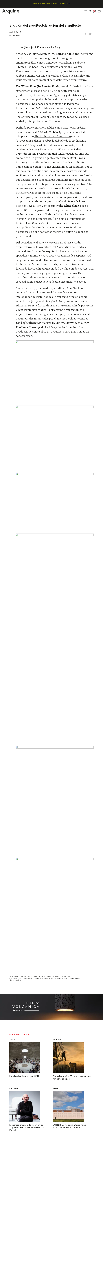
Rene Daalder (56, 978)
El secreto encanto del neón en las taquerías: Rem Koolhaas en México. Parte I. (27, 1127)
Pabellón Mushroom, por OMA (24, 1076)
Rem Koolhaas (45, 978)
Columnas (57, 1040)
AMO (30, 976)
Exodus (48, 976)
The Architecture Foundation (52, 136)
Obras (12, 1040)
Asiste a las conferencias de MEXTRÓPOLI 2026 (51, 4)
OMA (68, 976)
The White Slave (15, 980)
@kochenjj (54, 47)
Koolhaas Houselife (59, 976)
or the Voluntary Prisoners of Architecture (24, 978)
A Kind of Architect (20, 976)
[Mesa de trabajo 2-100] (51, 1019)
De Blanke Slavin (39, 976)
